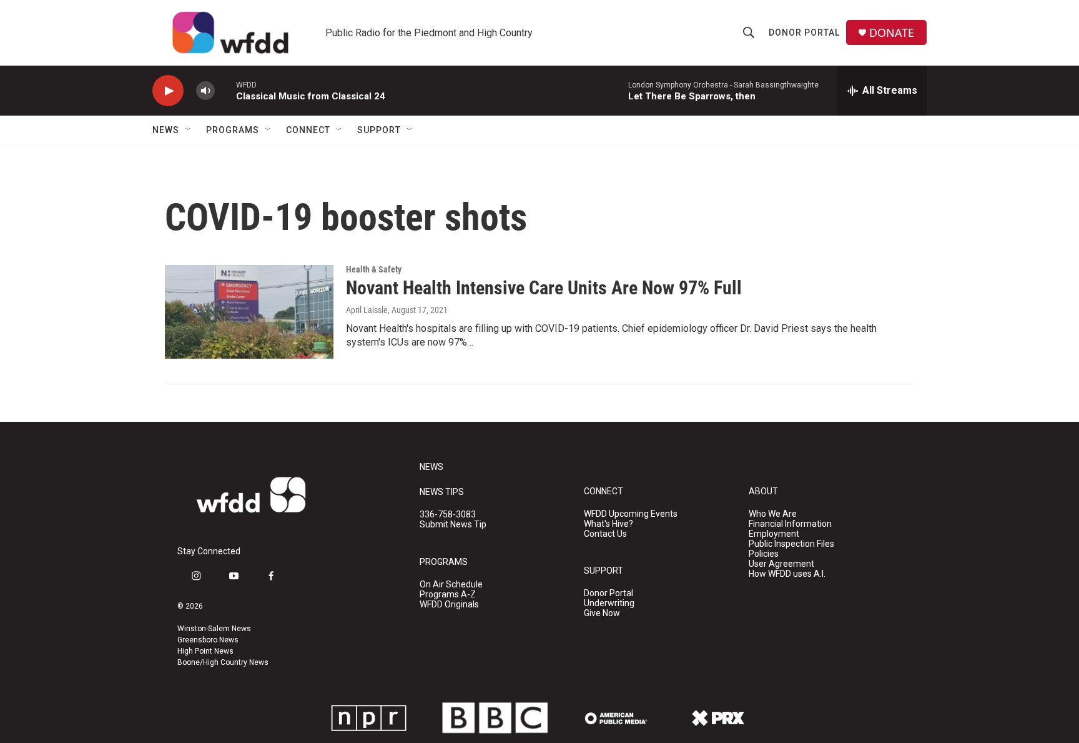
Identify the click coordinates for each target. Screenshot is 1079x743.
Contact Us (605, 534)
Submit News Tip (453, 524)
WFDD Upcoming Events (630, 514)
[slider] (225, 90)
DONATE (891, 32)
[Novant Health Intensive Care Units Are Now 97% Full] (249, 312)
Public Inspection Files (791, 544)
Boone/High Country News (223, 662)
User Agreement (781, 564)
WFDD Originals (449, 604)
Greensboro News (208, 640)
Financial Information (790, 524)
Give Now (602, 613)
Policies (764, 554)
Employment (774, 534)
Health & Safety (374, 269)
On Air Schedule (451, 584)
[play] (168, 91)
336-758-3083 (448, 514)
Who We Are (773, 514)
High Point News (205, 651)
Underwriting (609, 603)
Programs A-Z (448, 594)
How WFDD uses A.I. (787, 574)
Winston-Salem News (214, 628)
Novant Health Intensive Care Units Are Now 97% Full (544, 288)
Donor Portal (804, 32)
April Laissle (367, 310)
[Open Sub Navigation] (189, 130)
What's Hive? (608, 524)
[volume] (205, 91)
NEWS (431, 467)
